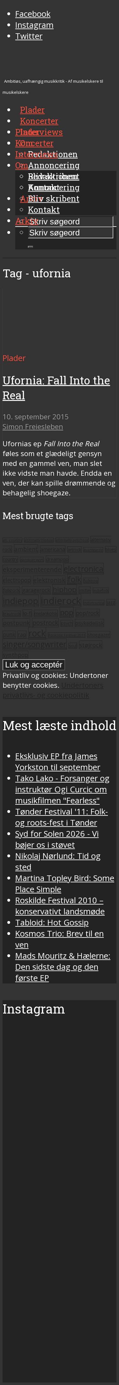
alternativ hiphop (38, 540)
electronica (83, 568)
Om (21, 165)
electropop (17, 580)
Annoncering (54, 165)
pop (66, 612)
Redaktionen (53, 176)
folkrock (11, 590)
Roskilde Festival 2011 (66, 635)
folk (74, 579)
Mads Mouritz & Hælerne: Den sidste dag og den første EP (62, 966)
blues (110, 549)
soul (73, 645)
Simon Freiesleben (33, 426)
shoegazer (99, 634)
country (10, 559)
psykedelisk (89, 623)
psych (67, 623)
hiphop (64, 589)
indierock (61, 600)
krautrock (11, 613)
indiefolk (101, 590)
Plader (27, 131)
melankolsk (45, 613)
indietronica (93, 602)
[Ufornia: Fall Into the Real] (59, 346)
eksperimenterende (32, 569)
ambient (26, 549)
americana (52, 549)
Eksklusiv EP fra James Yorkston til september (57, 761)
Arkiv (26, 220)
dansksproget (31, 559)
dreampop (57, 559)
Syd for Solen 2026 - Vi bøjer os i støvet (57, 839)
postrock (45, 622)
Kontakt (44, 209)
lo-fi (27, 613)
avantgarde (93, 549)
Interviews (41, 131)
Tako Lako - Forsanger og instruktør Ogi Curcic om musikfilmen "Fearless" (62, 789)
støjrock (90, 645)
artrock (74, 549)
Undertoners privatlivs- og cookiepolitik (53, 690)
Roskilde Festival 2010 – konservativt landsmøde (60, 906)
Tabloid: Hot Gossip (52, 922)
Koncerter (34, 143)
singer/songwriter (34, 644)
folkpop (91, 580)
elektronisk (49, 580)
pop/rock (87, 613)
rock (37, 633)
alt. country (12, 540)
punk (9, 634)
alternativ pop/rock (72, 540)
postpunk (16, 623)
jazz (111, 602)
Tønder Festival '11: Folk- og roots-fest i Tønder (61, 817)
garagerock (36, 590)
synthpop (15, 655)
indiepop (20, 601)
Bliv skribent (53, 198)
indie (84, 590)
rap (22, 634)
